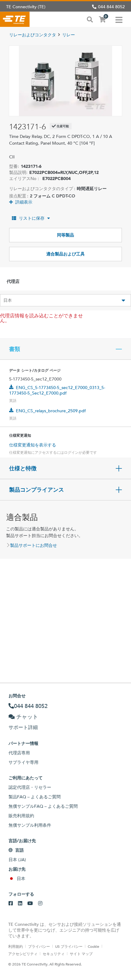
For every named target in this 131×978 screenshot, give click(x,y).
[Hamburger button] (118, 19)
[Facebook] (11, 903)
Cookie (93, 946)
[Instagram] (40, 903)
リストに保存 (32, 218)
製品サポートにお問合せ (33, 545)
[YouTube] (30, 903)
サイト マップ (81, 953)
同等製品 (65, 235)
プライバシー (39, 946)
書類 (14, 349)
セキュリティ (54, 953)
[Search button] (90, 19)
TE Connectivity (15, 19)
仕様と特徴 (23, 468)
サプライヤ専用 (23, 762)
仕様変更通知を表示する (32, 445)
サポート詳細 (23, 727)
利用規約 (15, 946)
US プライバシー (69, 946)
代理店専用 (19, 753)
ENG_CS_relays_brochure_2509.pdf (51, 410)
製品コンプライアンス (36, 489)
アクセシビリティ (22, 953)
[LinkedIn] (20, 903)
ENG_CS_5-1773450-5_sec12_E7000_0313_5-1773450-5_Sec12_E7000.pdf (57, 390)
